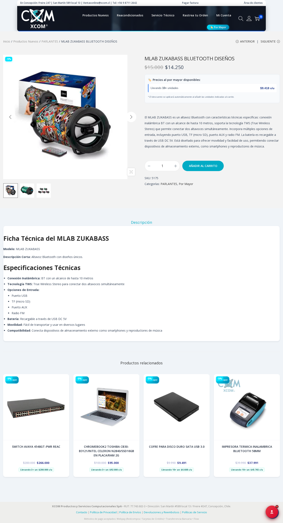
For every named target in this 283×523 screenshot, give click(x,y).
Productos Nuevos (25, 41)
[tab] (141, 222)
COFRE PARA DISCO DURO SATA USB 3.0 (176, 447)
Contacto (81, 512)
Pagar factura (190, 3)
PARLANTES (49, 41)
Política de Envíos (130, 512)
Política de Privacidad (103, 512)
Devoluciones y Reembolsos (161, 512)
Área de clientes (253, 3)
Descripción (141, 222)
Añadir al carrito (203, 166)
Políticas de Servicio (194, 512)
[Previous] (10, 117)
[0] (257, 18)
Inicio (6, 41)
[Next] (131, 117)
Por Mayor (218, 27)
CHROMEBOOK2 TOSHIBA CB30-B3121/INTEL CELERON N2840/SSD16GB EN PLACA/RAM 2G (106, 451)
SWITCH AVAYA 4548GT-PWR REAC (36, 447)
